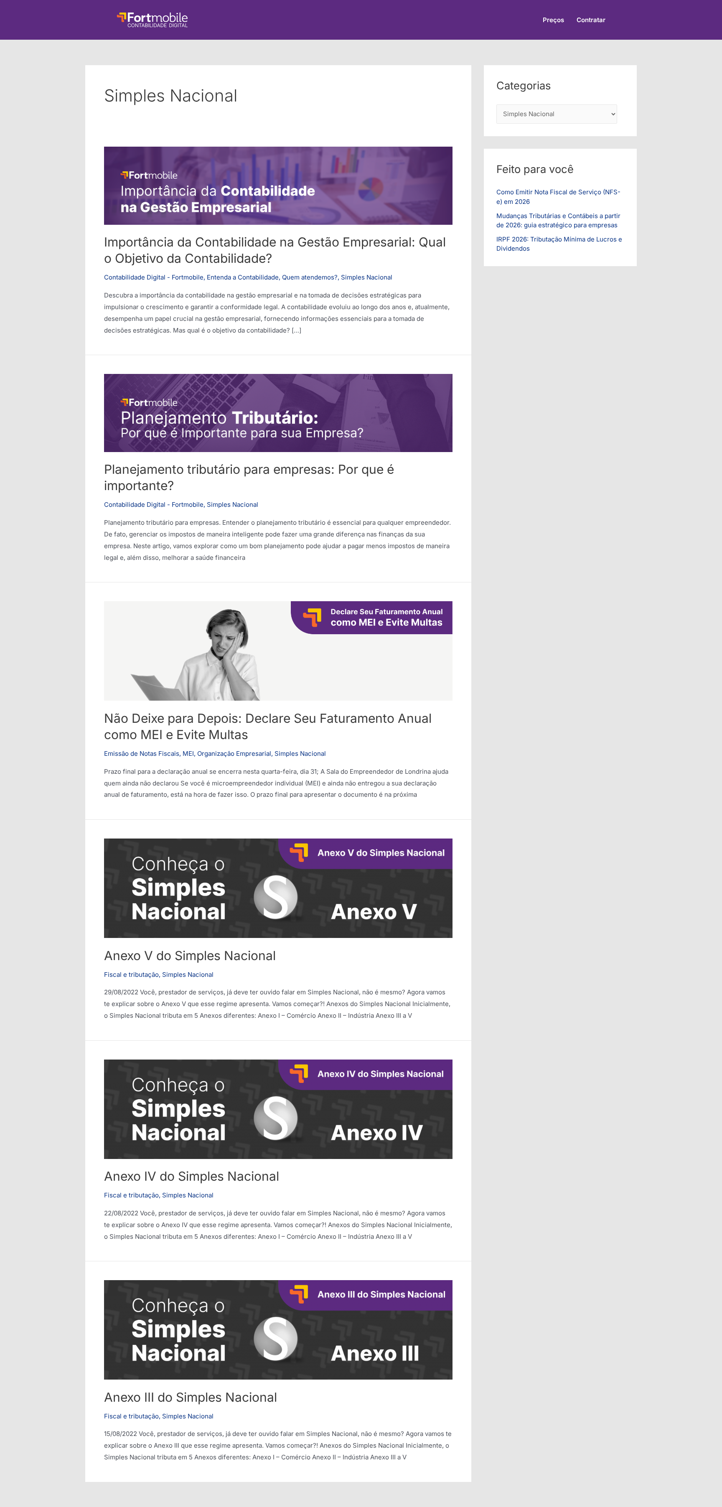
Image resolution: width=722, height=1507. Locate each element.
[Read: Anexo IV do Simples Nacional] (278, 1109)
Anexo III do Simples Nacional (190, 1397)
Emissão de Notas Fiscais (141, 753)
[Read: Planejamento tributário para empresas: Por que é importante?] (278, 413)
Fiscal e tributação (131, 974)
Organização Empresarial (234, 753)
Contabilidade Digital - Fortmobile (153, 277)
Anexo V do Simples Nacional (190, 955)
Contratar (591, 20)
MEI (188, 753)
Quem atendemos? (310, 277)
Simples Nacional (366, 277)
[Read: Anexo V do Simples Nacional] (278, 888)
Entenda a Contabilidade (243, 277)
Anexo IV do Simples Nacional (191, 1176)
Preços (553, 20)
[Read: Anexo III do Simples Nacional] (278, 1329)
